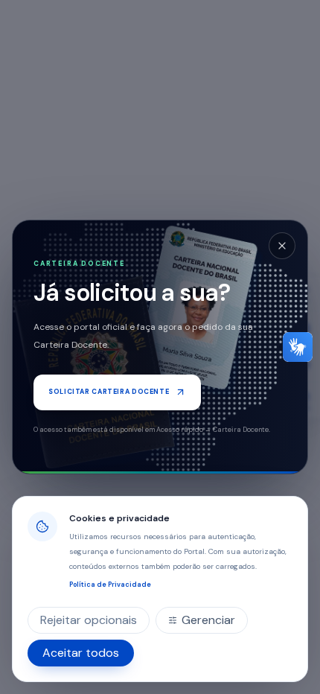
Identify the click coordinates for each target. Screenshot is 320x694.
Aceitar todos (80, 652)
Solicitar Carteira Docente (108, 391)
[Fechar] (282, 245)
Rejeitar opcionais (88, 620)
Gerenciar (208, 620)
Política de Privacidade (110, 584)
